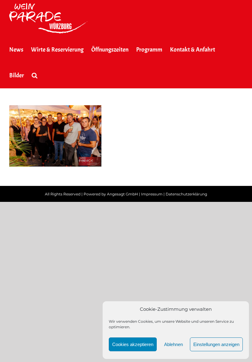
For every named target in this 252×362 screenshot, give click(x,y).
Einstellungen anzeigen (216, 344)
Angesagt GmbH (122, 194)
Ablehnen (173, 344)
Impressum (152, 194)
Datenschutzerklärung (186, 194)
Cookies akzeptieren (132, 344)
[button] (34, 75)
